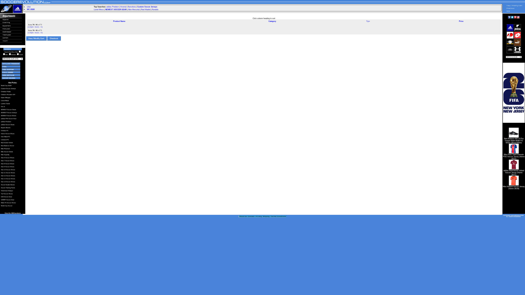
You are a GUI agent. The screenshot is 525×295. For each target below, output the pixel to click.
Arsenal (123, 7)
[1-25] (29, 27)
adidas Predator (112, 7)
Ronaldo (155, 9)
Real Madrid (145, 9)
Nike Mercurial (133, 9)
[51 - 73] (40, 27)
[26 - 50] (34, 27)
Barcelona (132, 7)
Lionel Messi (99, 9)
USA (29, 7)
